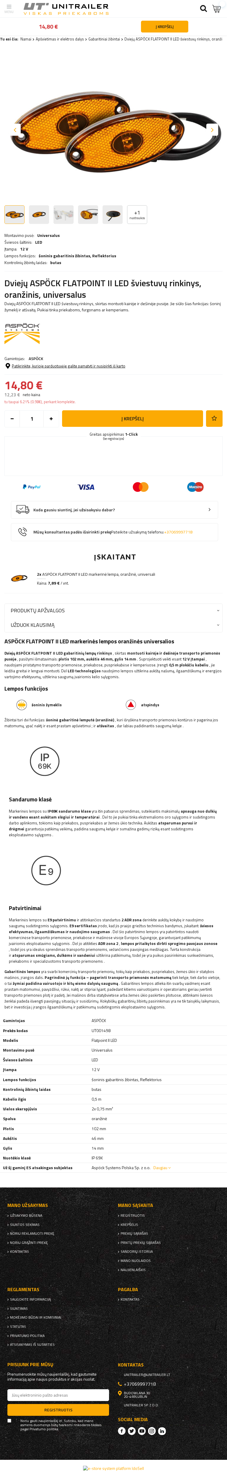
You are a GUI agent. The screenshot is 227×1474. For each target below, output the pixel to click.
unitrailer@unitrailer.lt (147, 1375)
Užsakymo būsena (26, 1215)
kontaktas (19, 1251)
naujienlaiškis (133, 1270)
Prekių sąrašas (134, 1233)
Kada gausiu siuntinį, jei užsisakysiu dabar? (74, 510)
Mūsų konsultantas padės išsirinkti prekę (112, 532)
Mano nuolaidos (136, 1261)
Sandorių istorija (137, 1251)
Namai (25, 39)
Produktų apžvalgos (38, 610)
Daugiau (160, 1167)
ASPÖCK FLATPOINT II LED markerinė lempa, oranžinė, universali (96, 574)
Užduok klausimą (33, 625)
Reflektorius (104, 256)
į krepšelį (132, 418)
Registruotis (133, 1215)
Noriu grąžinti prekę (29, 1242)
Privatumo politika (27, 1336)
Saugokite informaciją (30, 1299)
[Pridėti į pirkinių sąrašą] (214, 418)
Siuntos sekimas (25, 1224)
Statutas (18, 1326)
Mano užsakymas (27, 1205)
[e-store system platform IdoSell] (113, 1468)
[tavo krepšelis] (217, 9)
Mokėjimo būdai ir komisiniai (35, 1317)
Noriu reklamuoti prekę (32, 1233)
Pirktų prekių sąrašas (141, 1242)
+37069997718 (178, 532)
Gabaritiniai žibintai (104, 39)
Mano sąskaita (135, 1205)
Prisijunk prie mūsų (30, 1364)
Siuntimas (19, 1308)
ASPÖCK (36, 358)
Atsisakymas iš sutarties (32, 1344)
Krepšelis (129, 1224)
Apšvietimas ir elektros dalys (60, 39)
